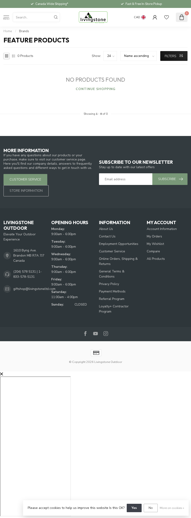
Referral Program (111, 299)
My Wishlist (155, 244)
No (151, 508)
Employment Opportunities (118, 244)
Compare (153, 251)
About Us (106, 229)
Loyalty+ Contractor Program (114, 309)
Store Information (26, 190)
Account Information (162, 229)
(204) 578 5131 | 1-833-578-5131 (27, 274)
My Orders (154, 236)
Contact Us (107, 236)
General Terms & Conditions (111, 274)
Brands (24, 31)
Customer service (25, 179)
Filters (171, 56)
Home (7, 31)
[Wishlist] (166, 17)
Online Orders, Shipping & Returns (118, 261)
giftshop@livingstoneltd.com (34, 289)
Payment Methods (112, 291)
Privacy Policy (109, 284)
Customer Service (112, 251)
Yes (134, 508)
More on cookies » (172, 508)
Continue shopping (96, 89)
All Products (156, 259)
